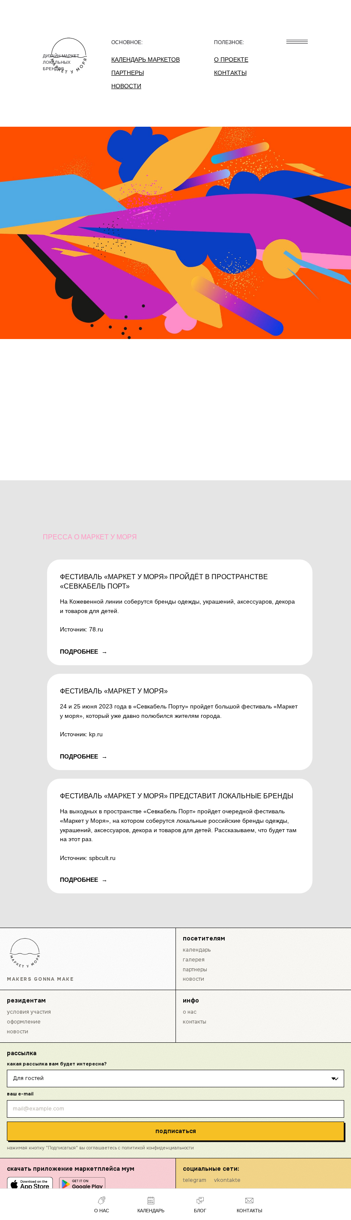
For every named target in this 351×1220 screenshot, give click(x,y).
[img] (25, 953)
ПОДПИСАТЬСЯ (175, 1131)
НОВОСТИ (193, 979)
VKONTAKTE (227, 1180)
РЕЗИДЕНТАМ (26, 1000)
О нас (189, 1012)
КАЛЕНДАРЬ (197, 949)
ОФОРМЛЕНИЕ (24, 1021)
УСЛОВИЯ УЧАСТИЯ (29, 1012)
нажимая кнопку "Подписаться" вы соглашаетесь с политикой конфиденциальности (100, 1148)
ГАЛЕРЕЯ (194, 959)
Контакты (194, 1021)
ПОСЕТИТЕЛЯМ (204, 938)
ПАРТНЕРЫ (195, 969)
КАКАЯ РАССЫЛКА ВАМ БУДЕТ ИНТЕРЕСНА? (57, 1064)
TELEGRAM (194, 1180)
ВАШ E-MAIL (20, 1094)
